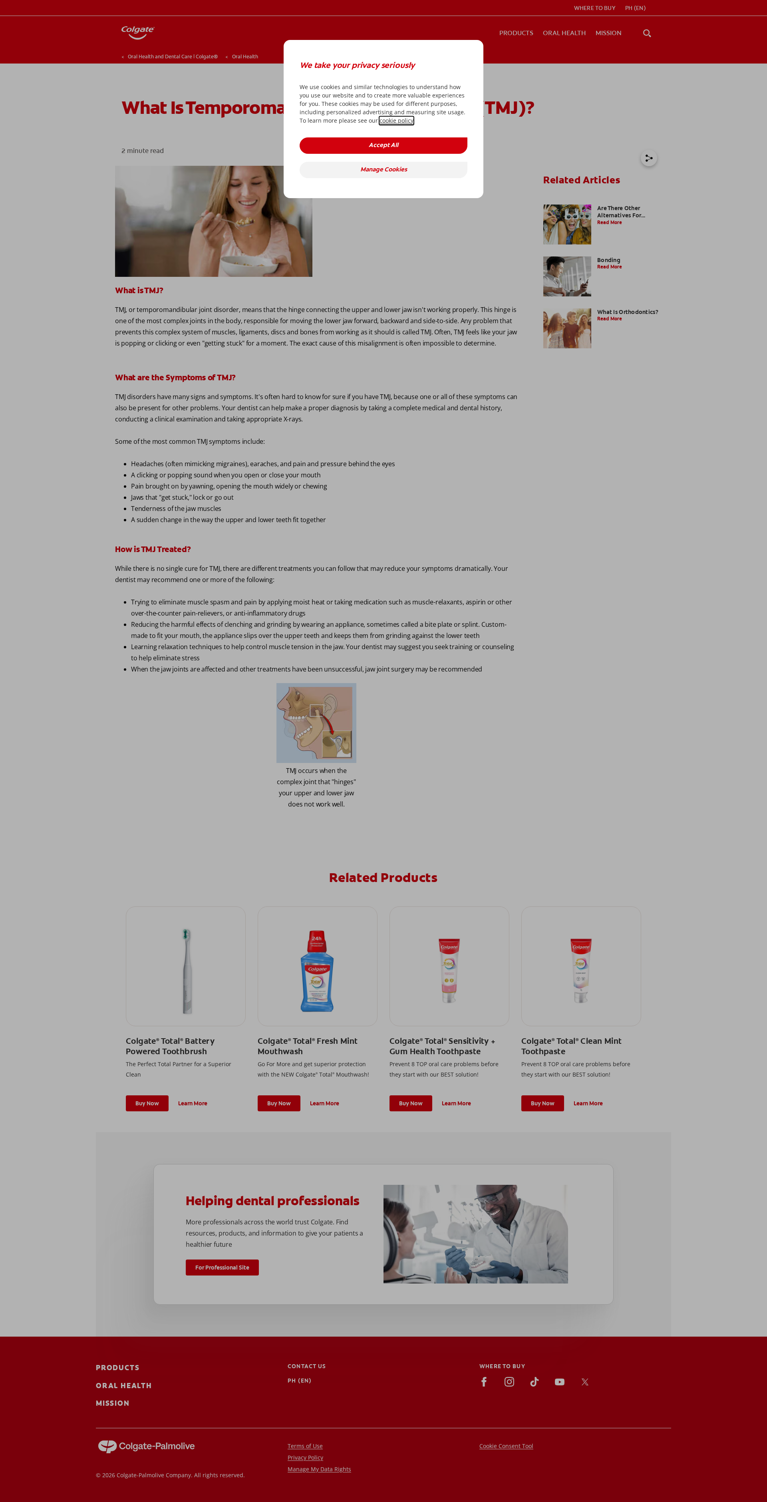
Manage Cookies (383, 170)
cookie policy (396, 120)
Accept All (383, 146)
